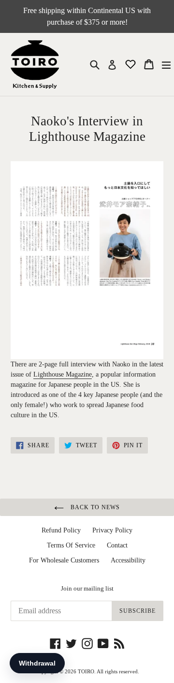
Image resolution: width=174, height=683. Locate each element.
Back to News (94, 507)
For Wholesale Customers (64, 560)
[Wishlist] (131, 63)
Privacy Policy (112, 530)
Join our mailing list (87, 588)
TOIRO (86, 671)
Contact (117, 545)
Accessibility (128, 560)
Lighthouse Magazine (62, 374)
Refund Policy (61, 530)
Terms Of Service (71, 545)
